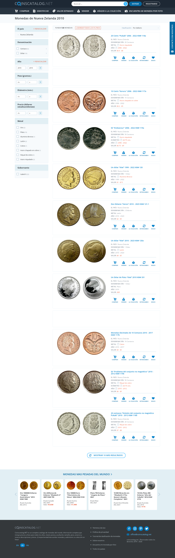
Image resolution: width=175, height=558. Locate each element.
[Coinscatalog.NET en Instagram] (135, 528)
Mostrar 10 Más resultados (108, 455)
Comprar (24, 11)
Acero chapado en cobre (29, 150)
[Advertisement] (106, 77)
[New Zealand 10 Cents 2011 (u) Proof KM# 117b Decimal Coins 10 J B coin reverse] (94, 343)
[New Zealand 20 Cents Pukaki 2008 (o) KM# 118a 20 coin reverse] (94, 46)
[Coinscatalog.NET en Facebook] (129, 528)
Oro (21, 127)
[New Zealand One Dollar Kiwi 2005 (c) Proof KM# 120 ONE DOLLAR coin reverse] (94, 177)
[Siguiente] (157, 494)
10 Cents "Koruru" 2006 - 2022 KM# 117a (128, 91)
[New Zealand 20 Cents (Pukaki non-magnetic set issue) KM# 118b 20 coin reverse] (94, 423)
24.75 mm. (127, 140)
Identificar (43, 11)
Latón (22, 141)
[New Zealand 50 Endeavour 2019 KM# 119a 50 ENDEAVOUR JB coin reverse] (94, 138)
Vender (85, 11)
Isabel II (23, 174)
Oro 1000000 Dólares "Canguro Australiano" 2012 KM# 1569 (28, 496)
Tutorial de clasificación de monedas (106, 536)
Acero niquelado (26, 159)
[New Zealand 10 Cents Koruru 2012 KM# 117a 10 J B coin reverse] (94, 101)
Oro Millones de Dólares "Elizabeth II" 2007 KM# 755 (52, 495)
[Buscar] (125, 4)
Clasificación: (127, 28)
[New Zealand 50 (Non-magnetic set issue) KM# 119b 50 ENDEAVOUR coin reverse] (94, 382)
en (17, 545)
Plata (22, 132)
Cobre (22, 146)
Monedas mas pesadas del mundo (86, 474)
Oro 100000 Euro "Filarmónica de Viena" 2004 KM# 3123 (75, 495)
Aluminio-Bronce (26, 136)
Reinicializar (40, 29)
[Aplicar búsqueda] (40, 68)
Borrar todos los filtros (88, 28)
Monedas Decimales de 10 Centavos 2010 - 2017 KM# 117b (132, 334)
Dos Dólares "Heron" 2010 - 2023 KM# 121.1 (130, 204)
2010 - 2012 (122, 389)
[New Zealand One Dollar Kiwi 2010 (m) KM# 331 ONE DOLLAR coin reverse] (94, 287)
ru (27, 545)
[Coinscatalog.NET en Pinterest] (140, 528)
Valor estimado (65, 11)
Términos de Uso (99, 528)
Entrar (135, 4)
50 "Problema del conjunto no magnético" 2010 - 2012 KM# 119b (132, 372)
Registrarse (151, 4)
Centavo (23, 49)
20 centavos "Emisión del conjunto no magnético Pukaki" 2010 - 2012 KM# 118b (132, 414)
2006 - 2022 (122, 48)
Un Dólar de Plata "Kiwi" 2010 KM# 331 (128, 277)
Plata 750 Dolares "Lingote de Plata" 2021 (97, 495)
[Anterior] (18, 494)
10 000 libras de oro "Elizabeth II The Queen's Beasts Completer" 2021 (121, 496)
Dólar (22, 53)
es (23, 545)
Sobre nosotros (98, 540)
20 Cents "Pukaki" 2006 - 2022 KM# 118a (128, 36)
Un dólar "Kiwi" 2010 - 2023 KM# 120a (127, 240)
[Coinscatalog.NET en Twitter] (146, 528)
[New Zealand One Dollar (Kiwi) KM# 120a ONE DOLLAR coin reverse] (94, 251)
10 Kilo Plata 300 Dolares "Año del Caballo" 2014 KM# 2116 (144, 496)
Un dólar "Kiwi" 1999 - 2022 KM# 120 (127, 167)
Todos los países (99, 549)
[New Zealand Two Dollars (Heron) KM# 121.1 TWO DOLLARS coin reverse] (94, 214)
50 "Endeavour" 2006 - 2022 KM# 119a (127, 128)
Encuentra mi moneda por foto (146, 11)
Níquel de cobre (26, 155)
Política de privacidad (101, 532)
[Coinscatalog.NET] (33, 4)
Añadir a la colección (109, 11)
